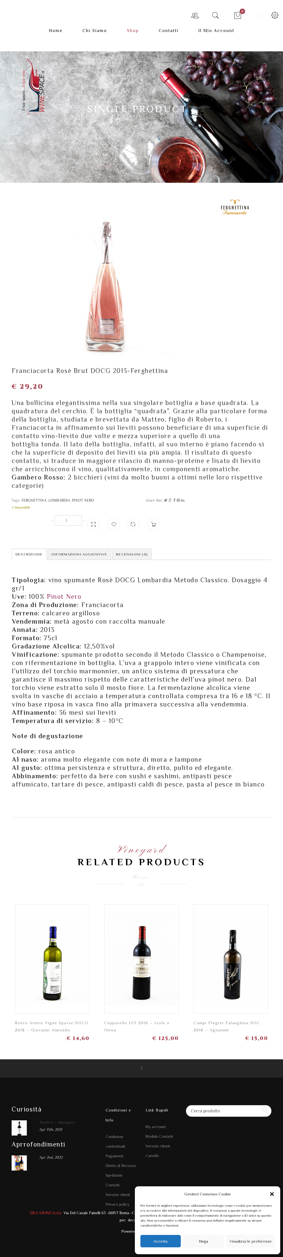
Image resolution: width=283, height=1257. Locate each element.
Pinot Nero (83, 500)
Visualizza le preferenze (250, 1241)
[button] (272, 1194)
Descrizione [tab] (29, 554)
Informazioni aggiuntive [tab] (79, 554)
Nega (203, 1241)
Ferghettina (34, 500)
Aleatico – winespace (57, 1122)
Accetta (160, 1241)
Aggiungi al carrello (80, 963)
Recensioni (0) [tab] (132, 554)
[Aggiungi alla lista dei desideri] (114, 524)
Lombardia (59, 500)
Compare (133, 522)
